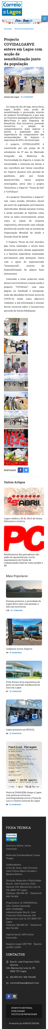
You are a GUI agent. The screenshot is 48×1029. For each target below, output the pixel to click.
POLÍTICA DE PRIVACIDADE (24, 1014)
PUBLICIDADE (18, 1011)
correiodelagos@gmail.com (24, 982)
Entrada (8, 29)
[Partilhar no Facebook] (20, 470)
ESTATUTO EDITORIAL (22, 1008)
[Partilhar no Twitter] (26, 470)
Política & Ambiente (24, 29)
